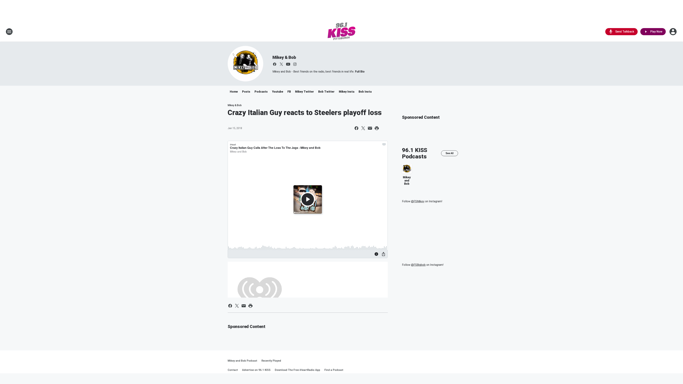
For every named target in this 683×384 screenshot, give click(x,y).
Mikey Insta (346, 91)
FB (289, 91)
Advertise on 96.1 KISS (256, 370)
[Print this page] (376, 128)
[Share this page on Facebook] (356, 128)
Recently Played (271, 360)
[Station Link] (341, 31)
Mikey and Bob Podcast (242, 360)
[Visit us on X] (281, 64)
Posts (246, 91)
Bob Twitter (326, 91)
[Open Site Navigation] (9, 31)
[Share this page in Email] (369, 128)
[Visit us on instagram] (295, 64)
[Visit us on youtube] (288, 64)
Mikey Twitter (304, 91)
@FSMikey (417, 201)
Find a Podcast (333, 370)
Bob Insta (365, 91)
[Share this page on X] (363, 128)
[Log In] (673, 31)
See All (450, 153)
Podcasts (261, 91)
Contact (233, 370)
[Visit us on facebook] (274, 64)
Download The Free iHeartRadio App (297, 370)
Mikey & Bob (284, 57)
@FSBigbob (418, 264)
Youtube (277, 91)
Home (234, 91)
